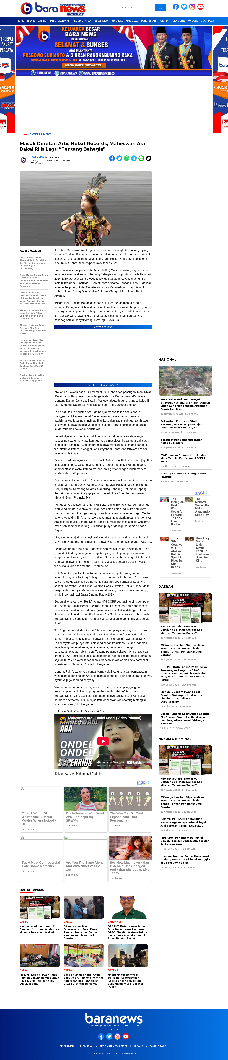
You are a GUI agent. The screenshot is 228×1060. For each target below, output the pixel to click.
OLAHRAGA (207, 21)
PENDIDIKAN (148, 21)
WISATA (193, 21)
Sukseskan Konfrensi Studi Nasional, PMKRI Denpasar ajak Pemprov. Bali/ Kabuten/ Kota (181, 424)
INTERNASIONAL (60, 21)
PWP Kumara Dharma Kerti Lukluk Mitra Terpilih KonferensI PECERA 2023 (183, 458)
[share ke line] (142, 160)
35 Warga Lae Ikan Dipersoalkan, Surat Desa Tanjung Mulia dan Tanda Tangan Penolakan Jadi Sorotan (182, 649)
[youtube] (201, 9)
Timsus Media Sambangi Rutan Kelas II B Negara (181, 441)
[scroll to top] (218, 1054)
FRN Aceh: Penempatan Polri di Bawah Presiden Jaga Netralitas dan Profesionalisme (184, 841)
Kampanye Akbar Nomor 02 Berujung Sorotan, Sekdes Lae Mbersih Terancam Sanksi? (181, 630)
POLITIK (163, 21)
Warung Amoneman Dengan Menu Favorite (184, 475)
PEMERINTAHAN (82, 21)
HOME (20, 21)
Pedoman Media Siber (113, 1046)
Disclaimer (66, 1046)
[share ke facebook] (112, 160)
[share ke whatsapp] (127, 160)
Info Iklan (87, 1046)
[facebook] (176, 9)
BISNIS (31, 21)
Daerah (42, 21)
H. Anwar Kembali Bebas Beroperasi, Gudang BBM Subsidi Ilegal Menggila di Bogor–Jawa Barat (185, 859)
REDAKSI (138, 1046)
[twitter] (184, 9)
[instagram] (193, 9)
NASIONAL (132, 21)
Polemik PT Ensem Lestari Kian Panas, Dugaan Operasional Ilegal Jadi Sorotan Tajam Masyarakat (183, 822)
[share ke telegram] (134, 160)
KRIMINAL (117, 21)
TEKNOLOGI (178, 21)
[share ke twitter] (120, 160)
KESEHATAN (101, 21)
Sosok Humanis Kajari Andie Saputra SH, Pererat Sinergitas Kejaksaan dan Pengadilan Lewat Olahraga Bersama (185, 718)
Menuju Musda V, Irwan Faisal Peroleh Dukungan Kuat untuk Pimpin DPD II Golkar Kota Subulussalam (181, 696)
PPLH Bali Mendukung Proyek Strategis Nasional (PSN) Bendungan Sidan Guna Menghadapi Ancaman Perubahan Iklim (185, 404)
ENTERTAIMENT (40, 134)
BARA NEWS (39, 157)
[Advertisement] (114, 102)
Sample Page (158, 1046)
